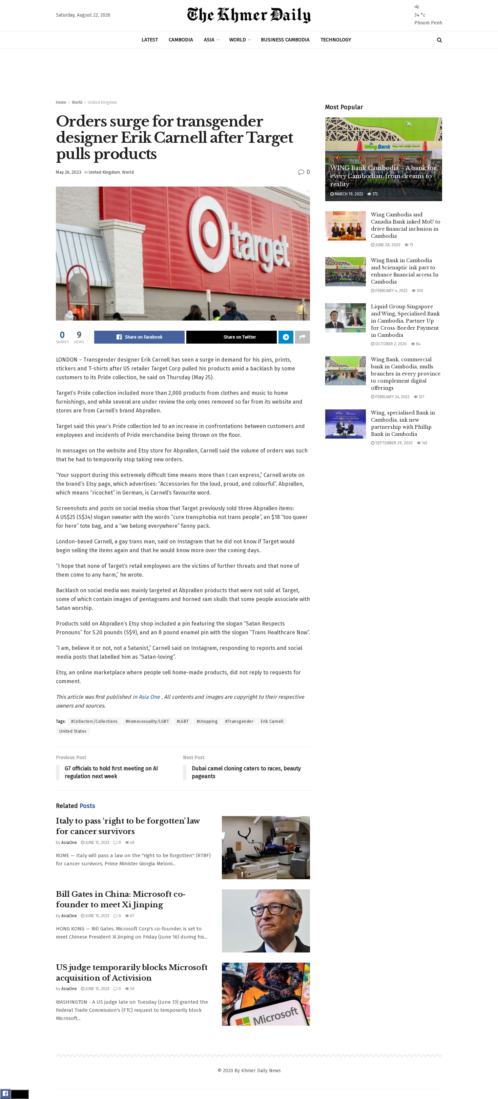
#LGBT (183, 721)
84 (417, 344)
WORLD (237, 40)
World (77, 102)
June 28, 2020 (387, 245)
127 (421, 396)
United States (73, 731)
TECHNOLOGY (335, 40)
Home (61, 102)
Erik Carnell (272, 721)
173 (374, 194)
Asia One (150, 697)
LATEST (150, 40)
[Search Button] (439, 40)
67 (131, 915)
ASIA (209, 40)
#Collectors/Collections (94, 721)
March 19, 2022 (348, 194)
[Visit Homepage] (249, 15)
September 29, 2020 (393, 443)
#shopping (207, 721)
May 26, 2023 (68, 172)
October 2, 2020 (390, 344)
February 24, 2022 (392, 396)
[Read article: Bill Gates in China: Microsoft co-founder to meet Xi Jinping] (266, 920)
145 (424, 443)
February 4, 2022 (391, 290)
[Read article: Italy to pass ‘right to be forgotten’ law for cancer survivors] (266, 847)
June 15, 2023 (96, 842)
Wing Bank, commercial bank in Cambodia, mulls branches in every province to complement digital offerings (405, 373)
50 (131, 988)
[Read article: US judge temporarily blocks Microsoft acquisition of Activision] (266, 994)
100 (419, 290)
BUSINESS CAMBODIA (285, 40)
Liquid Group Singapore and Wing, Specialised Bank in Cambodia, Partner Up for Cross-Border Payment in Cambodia (405, 321)
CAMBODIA (181, 40)
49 (131, 842)
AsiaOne (69, 842)
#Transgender (239, 721)
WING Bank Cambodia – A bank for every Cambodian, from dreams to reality (383, 176)
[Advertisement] (249, 74)
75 (411, 245)
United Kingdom (102, 102)
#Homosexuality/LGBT (147, 721)
